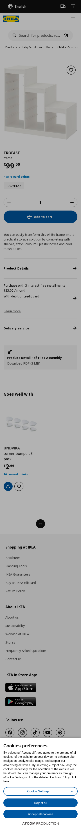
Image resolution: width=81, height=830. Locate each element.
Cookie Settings (38, 791)
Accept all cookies (40, 814)
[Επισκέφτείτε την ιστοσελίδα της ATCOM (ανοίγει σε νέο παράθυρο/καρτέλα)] (40, 823)
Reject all (40, 803)
